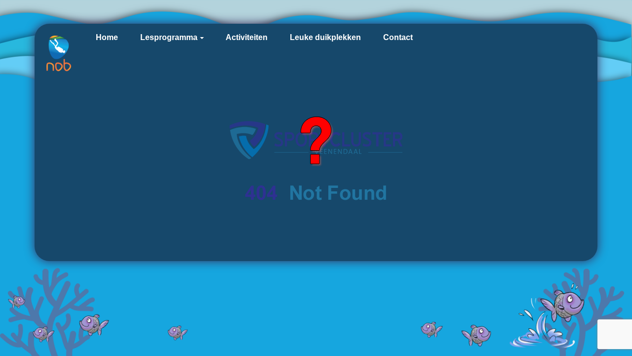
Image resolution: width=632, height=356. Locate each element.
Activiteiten (247, 37)
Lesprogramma (169, 37)
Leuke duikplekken (325, 37)
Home (107, 37)
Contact (398, 37)
